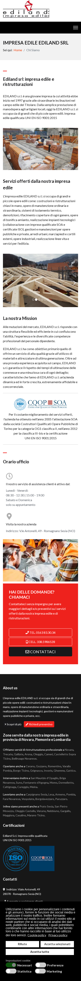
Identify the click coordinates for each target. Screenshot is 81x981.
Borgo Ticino (21, 770)
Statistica (24, 971)
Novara (69, 749)
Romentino (54, 766)
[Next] (74, 280)
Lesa (51, 794)
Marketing (54, 971)
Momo (53, 782)
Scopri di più (13, 724)
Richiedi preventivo (40, 724)
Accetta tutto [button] (39, 951)
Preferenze (55, 965)
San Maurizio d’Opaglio (44, 778)
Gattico (70, 770)
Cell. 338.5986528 (41, 642)
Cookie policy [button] (37, 935)
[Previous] (7, 280)
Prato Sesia (46, 806)
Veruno (41, 811)
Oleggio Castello (25, 811)
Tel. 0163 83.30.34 (42, 632)
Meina (33, 787)
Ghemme (59, 770)
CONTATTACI (42, 651)
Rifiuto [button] (22, 944)
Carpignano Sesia (36, 794)
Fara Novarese (11, 799)
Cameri (48, 754)
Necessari (24, 965)
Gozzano (41, 766)
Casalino (21, 815)
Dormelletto (66, 782)
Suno (19, 782)
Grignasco (36, 770)
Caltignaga (9, 787)
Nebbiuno (53, 811)
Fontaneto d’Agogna (36, 782)
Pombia (70, 794)
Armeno (60, 794)
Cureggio (23, 787)
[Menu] (75, 27)
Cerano (30, 766)
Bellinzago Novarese (24, 758)
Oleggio (38, 754)
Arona (28, 754)
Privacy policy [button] (57, 935)
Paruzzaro (61, 799)
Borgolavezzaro (44, 799)
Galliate (18, 754)
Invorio (48, 770)
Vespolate (28, 799)
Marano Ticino (36, 815)
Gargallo (65, 811)
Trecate (8, 754)
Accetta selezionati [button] (57, 944)
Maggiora (8, 815)
